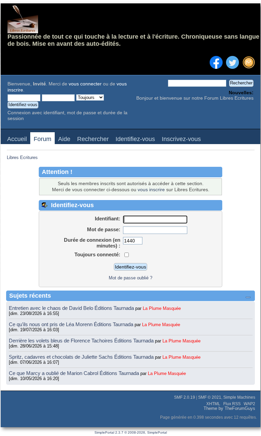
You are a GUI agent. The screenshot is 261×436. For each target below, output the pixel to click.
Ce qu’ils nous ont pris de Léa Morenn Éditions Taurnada (72, 324)
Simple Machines (239, 397)
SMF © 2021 (209, 397)
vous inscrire (151, 189)
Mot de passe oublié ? (130, 277)
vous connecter (85, 83)
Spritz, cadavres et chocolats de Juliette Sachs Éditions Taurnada (82, 357)
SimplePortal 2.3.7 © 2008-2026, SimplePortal (130, 432)
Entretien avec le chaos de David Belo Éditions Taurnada (72, 308)
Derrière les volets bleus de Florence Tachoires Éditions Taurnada (82, 340)
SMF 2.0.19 (184, 397)
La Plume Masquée (162, 308)
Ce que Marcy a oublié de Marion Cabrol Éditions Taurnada (74, 373)
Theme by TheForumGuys (229, 408)
